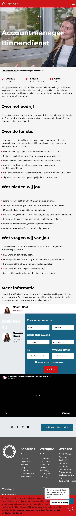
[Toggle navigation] (73, 4)
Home (4, 71)
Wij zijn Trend (65, 454)
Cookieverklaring (66, 475)
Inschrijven (26, 476)
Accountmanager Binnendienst (31, 71)
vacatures (12, 71)
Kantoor (24, 458)
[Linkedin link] (17, 341)
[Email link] (28, 426)
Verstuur (51, 369)
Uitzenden (44, 458)
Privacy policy (65, 472)
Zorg (23, 467)
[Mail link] (14, 341)
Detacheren (45, 461)
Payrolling (44, 470)
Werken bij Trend (28, 473)
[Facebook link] (17, 426)
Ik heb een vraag (59, 503)
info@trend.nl (10, 494)
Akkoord (69, 501)
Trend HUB (26, 470)
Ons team (63, 457)
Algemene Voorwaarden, (32, 510)
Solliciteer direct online (57, 427)
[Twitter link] (22, 426)
